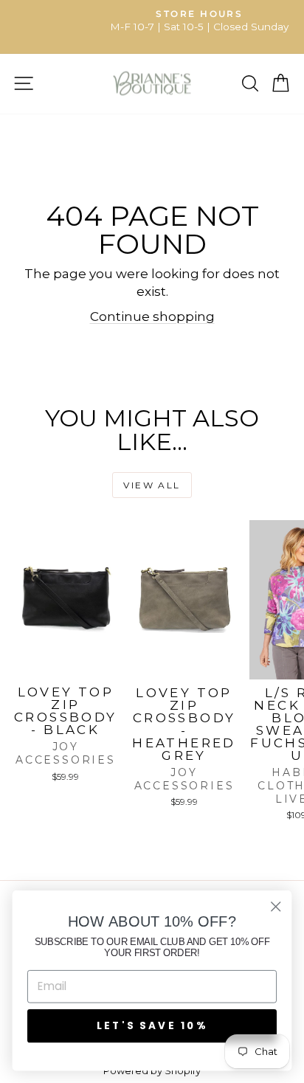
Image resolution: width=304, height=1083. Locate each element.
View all (151, 485)
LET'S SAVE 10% (152, 1025)
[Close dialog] (275, 906)
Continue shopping (152, 316)
